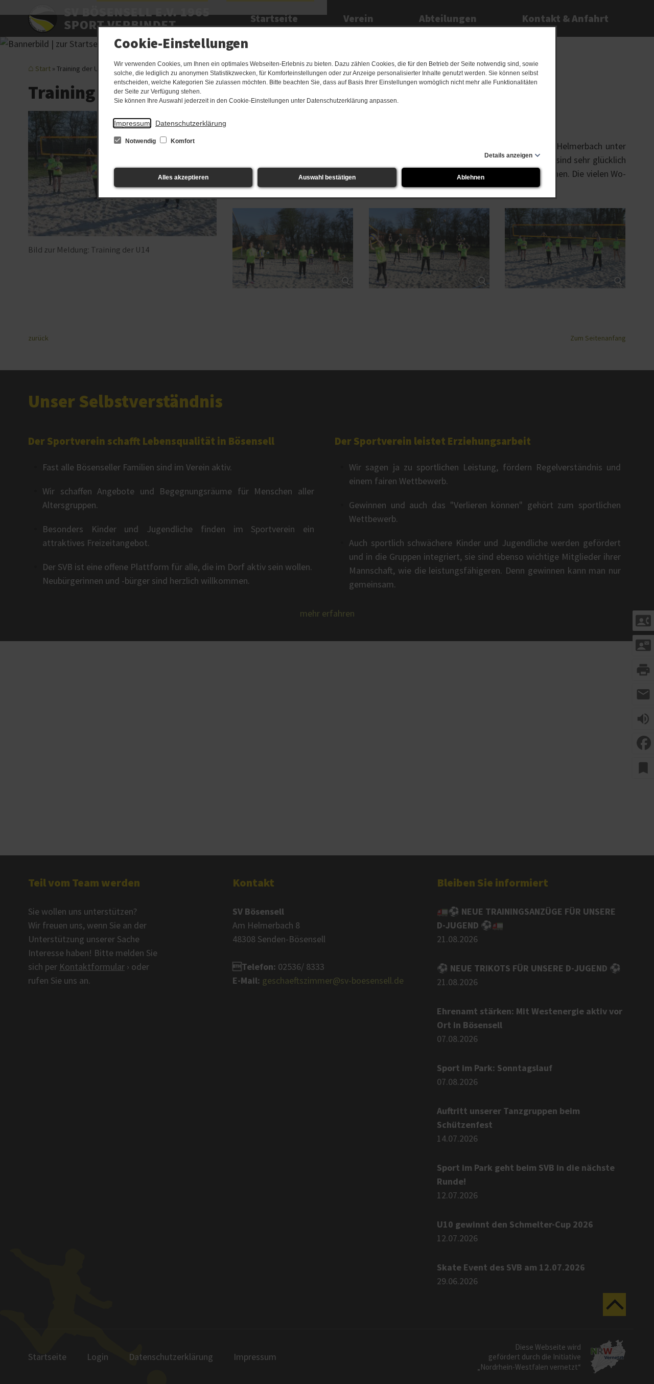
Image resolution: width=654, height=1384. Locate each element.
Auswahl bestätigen (327, 177)
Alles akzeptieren (183, 177)
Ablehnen (470, 177)
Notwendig (140, 141)
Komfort (182, 141)
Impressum (132, 123)
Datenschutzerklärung (190, 123)
